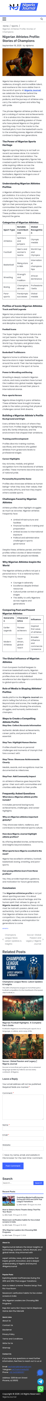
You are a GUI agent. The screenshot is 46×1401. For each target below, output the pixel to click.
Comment (8, 1093)
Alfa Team (23, 1205)
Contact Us (7, 1325)
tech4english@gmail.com (19, 1366)
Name (6, 1125)
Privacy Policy (8, 1334)
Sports (5, 928)
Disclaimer (7, 1329)
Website (6, 1145)
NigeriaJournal (9, 1397)
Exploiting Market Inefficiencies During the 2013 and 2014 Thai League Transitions (30, 1199)
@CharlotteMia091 (20, 1369)
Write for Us (7, 1343)
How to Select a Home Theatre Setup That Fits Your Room (21, 1211)
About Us (6, 1320)
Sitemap (6, 1347)
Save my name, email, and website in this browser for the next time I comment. (22, 1156)
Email (5, 1135)
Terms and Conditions (12, 1338)
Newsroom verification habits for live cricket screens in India (21, 1221)
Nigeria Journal (32, 90)
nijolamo (30, 45)
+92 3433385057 (16, 1372)
